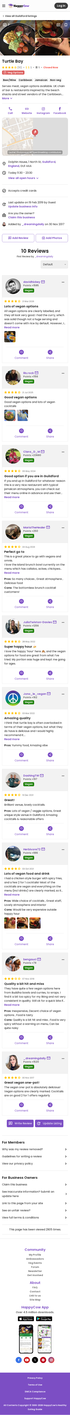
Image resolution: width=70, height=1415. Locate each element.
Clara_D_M (31, 452)
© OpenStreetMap (39, 152)
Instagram (43, 113)
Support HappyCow (35, 1398)
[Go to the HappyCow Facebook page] (19, 1360)
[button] (35, 133)
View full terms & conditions (20, 1217)
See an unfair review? (16, 1210)
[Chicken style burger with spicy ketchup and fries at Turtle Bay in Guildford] (35, 923)
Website (27, 113)
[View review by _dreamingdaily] (13, 1062)
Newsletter (35, 1271)
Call (10, 113)
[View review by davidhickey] (13, 286)
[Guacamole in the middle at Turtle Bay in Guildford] (22, 923)
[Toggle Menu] (3, 6)
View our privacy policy (17, 1164)
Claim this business (21, 217)
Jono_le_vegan (34, 694)
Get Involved (35, 1275)
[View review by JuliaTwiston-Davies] (13, 626)
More (5, 98)
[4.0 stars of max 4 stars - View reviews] (9, 67)
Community (35, 1249)
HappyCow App (35, 1307)
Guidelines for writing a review (22, 1156)
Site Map (35, 1299)
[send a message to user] (44, 282)
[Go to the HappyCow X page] (35, 1360)
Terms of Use (35, 1384)
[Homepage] (18, 5)
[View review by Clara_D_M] (13, 456)
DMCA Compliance (35, 1391)
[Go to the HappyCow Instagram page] (51, 1360)
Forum (35, 1267)
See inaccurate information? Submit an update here (28, 1194)
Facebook (60, 113)
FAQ (35, 1287)
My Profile (35, 1254)
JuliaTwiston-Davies (37, 622)
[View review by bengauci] (13, 964)
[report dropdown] (63, 282)
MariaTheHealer (34, 527)
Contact (35, 1291)
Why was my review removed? (22, 1149)
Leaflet (12, 152)
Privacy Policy (35, 1378)
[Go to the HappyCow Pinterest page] (43, 1360)
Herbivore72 (31, 849)
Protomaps (22, 152)
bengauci (29, 959)
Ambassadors (35, 1259)
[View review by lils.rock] (13, 377)
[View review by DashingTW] (13, 780)
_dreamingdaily (33, 224)
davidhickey (31, 282)
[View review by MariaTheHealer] (13, 532)
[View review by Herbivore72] (13, 854)
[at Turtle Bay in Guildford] (9, 415)
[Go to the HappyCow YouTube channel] (27, 1360)
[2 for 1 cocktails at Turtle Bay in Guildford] (9, 923)
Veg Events (35, 1263)
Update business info (23, 206)
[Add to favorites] (66, 25)
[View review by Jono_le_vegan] (13, 698)
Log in (61, 6)
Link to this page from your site (22, 1203)
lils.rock (28, 373)
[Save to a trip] (58, 25)
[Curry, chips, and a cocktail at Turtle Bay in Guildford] (9, 336)
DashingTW (31, 776)
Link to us (35, 1295)
